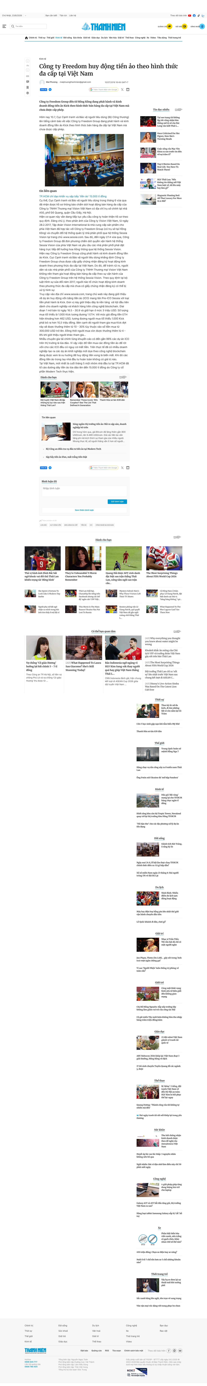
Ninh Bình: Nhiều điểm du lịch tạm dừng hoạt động (169, 896)
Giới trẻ (86, 38)
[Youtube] (189, 15)
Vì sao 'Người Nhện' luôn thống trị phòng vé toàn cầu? (158, 969)
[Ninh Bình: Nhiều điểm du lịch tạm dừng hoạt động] (148, 899)
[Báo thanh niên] (103, 26)
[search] (28, 26)
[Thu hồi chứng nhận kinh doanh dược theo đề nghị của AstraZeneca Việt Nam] (148, 1141)
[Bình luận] (27, 81)
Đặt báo (84, 1350)
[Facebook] (194, 15)
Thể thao (129, 38)
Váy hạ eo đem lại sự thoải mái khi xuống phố (171, 1282)
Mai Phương (51, 82)
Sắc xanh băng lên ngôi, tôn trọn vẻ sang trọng (159, 1298)
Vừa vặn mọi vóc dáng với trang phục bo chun (158, 1306)
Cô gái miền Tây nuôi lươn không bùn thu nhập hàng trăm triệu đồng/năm (159, 1018)
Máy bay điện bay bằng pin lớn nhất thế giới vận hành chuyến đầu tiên (158, 913)
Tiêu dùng (162, 38)
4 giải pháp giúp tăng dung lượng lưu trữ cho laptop (171, 1187)
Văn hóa (113, 38)
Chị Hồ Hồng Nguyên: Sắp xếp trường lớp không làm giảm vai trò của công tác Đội (156, 1008)
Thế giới (50, 38)
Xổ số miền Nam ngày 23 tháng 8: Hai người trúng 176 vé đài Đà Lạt (158, 874)
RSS (107, 1350)
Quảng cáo (96, 1350)
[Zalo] (203, 15)
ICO (91, 525)
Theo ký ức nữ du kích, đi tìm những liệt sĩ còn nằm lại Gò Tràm (171, 709)
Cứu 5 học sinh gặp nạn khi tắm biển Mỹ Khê (158, 724)
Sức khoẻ (63, 1331)
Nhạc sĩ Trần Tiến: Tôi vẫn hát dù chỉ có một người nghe (171, 942)
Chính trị (33, 38)
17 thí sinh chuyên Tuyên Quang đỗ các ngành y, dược (159, 1067)
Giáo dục (95, 38)
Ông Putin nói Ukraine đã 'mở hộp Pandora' (157, 777)
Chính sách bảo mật (133, 1350)
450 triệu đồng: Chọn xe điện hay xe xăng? (157, 1252)
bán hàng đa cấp (71, 525)
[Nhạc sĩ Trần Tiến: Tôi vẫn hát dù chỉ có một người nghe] (148, 945)
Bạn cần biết (51, 15)
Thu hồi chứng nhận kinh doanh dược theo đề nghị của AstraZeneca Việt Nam (171, 1141)
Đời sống (68, 38)
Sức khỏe (77, 38)
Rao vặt (163, 1331)
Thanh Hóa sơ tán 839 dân (149, 731)
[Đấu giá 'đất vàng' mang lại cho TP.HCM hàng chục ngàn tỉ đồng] (148, 800)
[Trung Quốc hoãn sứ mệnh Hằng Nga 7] (148, 754)
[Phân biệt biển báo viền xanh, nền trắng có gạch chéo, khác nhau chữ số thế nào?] (148, 1239)
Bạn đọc (164, 1325)
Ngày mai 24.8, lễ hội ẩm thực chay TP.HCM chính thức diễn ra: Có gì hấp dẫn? (157, 864)
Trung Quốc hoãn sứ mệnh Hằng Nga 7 (171, 750)
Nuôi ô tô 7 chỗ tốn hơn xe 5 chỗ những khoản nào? (159, 1261)
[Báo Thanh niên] (35, 1351)
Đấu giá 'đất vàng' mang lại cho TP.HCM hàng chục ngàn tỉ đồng (171, 799)
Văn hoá (96, 1331)
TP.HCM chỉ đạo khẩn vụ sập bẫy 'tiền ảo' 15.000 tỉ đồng (73, 196)
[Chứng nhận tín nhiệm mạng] (136, 1373)
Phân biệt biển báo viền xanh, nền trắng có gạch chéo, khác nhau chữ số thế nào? (171, 1237)
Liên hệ (72, 15)
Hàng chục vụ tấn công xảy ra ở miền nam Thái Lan (159, 768)
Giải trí (121, 38)
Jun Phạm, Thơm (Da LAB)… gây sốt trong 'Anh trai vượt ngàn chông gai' (159, 959)
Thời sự (41, 38)
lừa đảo (43, 525)
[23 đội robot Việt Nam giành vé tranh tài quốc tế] (148, 1043)
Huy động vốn (55, 525)
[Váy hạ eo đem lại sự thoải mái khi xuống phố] (148, 1285)
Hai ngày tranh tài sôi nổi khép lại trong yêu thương (159, 1116)
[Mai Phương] (42, 82)
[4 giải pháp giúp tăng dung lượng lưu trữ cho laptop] (148, 1190)
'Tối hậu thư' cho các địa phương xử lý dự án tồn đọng (158, 825)
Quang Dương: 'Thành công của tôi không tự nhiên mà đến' (158, 1106)
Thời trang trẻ (174, 38)
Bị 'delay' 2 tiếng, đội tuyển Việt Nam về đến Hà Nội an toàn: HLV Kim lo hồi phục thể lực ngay (171, 1092)
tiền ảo (83, 525)
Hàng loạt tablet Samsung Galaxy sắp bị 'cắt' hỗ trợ (159, 1214)
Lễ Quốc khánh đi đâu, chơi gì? (151, 922)
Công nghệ (140, 38)
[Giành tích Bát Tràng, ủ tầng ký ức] (148, 849)
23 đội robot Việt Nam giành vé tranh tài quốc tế (171, 1040)
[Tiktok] (198, 15)
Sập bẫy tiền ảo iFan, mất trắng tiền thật (66, 457)
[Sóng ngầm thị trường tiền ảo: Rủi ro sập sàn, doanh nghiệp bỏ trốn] (56, 432)
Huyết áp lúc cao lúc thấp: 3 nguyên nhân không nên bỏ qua (156, 1155)
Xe (148, 38)
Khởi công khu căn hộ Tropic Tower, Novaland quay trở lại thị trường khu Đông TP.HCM (159, 815)
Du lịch (104, 38)
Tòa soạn (116, 1350)
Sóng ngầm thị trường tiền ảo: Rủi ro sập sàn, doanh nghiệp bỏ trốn (99, 426)
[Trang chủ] (26, 38)
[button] (27, 61)
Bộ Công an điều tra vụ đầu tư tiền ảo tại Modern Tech (73, 449)
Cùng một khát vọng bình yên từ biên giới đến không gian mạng (171, 992)
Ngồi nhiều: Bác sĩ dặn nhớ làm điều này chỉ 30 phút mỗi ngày (159, 1165)
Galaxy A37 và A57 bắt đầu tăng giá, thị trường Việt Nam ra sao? (159, 1204)
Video (153, 38)
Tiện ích (63, 15)
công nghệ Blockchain (105, 525)
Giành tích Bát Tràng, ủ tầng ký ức (171, 845)
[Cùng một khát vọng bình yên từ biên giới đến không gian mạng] (148, 994)
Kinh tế (58, 38)
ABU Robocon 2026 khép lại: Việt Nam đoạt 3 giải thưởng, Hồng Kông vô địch (158, 1057)
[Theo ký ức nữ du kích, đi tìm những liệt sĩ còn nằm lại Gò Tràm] (148, 711)
